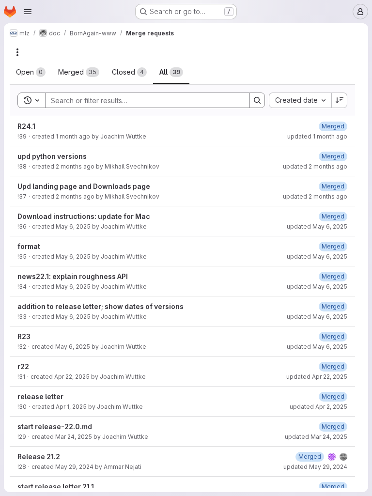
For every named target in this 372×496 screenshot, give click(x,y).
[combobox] (300, 100)
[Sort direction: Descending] (339, 100)
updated (317, 136)
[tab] (31, 72)
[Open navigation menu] (27, 11)
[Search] (257, 100)
